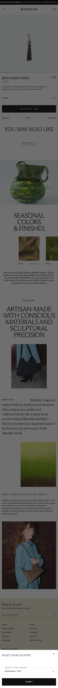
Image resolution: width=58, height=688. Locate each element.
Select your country (16, 667)
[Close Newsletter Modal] (53, 653)
